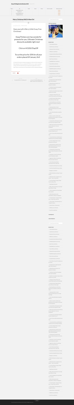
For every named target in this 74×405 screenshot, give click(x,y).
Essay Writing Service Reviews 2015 (20, 4)
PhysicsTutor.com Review (53, 71)
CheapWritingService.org (53, 38)
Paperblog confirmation (53, 184)
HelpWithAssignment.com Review (55, 68)
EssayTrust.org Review (53, 210)
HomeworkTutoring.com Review (54, 66)
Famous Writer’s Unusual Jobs (54, 205)
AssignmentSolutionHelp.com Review (55, 54)
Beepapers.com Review (53, 170)
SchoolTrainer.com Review (53, 46)
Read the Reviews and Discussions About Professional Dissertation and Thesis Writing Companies (55, 146)
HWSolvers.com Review (53, 51)
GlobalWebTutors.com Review (54, 61)
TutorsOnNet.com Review (53, 63)
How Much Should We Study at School (55, 168)
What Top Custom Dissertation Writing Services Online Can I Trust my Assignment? (55, 126)
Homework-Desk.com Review (54, 49)
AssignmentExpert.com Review (54, 73)
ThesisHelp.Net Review (53, 44)
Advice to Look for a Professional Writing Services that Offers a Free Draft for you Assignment (55, 117)
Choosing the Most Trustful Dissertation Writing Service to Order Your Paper (55, 108)
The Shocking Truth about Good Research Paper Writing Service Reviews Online (55, 151)
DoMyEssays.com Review (53, 207)
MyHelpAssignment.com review (54, 56)
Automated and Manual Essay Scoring (55, 165)
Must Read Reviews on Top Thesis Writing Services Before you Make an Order (55, 103)
